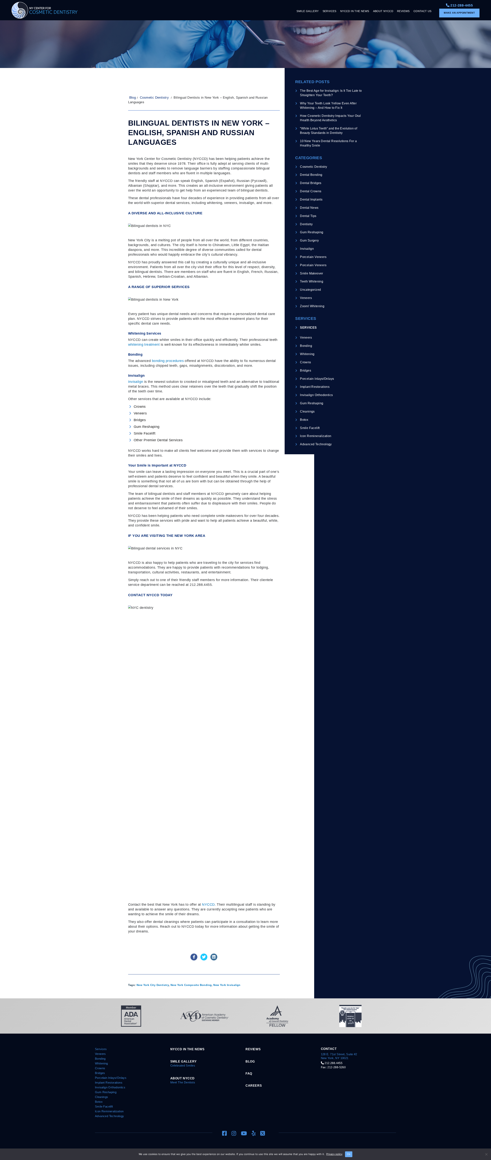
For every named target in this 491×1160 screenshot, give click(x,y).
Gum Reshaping (311, 232)
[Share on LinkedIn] (213, 959)
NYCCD (208, 904)
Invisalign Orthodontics (316, 395)
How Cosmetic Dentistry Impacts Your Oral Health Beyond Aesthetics (330, 118)
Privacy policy (334, 1154)
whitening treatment (144, 344)
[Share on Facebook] (193, 959)
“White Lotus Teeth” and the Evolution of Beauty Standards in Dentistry (328, 130)
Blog (132, 97)
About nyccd (182, 1078)
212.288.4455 (333, 1063)
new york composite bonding (191, 984)
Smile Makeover (311, 273)
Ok (348, 1154)
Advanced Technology (316, 444)
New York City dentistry (153, 984)
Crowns (305, 362)
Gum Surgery (309, 240)
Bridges (305, 370)
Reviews (253, 1049)
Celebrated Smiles (182, 1065)
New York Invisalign (227, 984)
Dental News (309, 207)
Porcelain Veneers (313, 257)
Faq (249, 1073)
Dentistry (306, 224)
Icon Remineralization (315, 436)
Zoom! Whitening (312, 306)
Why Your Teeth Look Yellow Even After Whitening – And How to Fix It (328, 105)
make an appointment (459, 12)
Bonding (306, 345)
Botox (304, 419)
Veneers (306, 298)
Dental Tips (308, 216)
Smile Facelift (310, 428)
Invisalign (135, 382)
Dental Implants (311, 199)
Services (308, 327)
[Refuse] (486, 1154)
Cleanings (307, 411)
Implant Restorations (315, 386)
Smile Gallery (183, 1061)
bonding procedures (168, 361)
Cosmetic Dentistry (154, 97)
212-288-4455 (461, 5)
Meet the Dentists (182, 1082)
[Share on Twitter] (203, 959)
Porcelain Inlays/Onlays (317, 378)
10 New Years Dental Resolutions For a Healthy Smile (328, 143)
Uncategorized (310, 289)
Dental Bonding (311, 174)
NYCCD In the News (187, 1049)
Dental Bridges (310, 183)
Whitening (307, 354)
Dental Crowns (310, 191)
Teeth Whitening (311, 281)
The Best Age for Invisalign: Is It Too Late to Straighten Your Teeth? (331, 93)
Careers (254, 1085)
